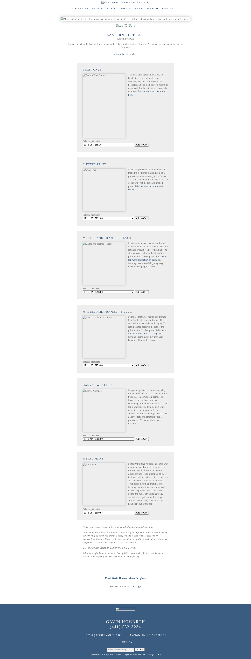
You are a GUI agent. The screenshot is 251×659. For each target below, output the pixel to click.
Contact (169, 8)
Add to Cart (141, 144)
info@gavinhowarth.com (103, 635)
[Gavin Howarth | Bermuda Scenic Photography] (125, 2)
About (125, 8)
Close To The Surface (126, 54)
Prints (97, 8)
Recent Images (134, 586)
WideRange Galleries (152, 655)
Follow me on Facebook (148, 635)
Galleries (80, 8)
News (138, 8)
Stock (111, 8)
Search (152, 8)
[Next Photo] (132, 26)
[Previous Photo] (119, 26)
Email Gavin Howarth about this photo (125, 578)
